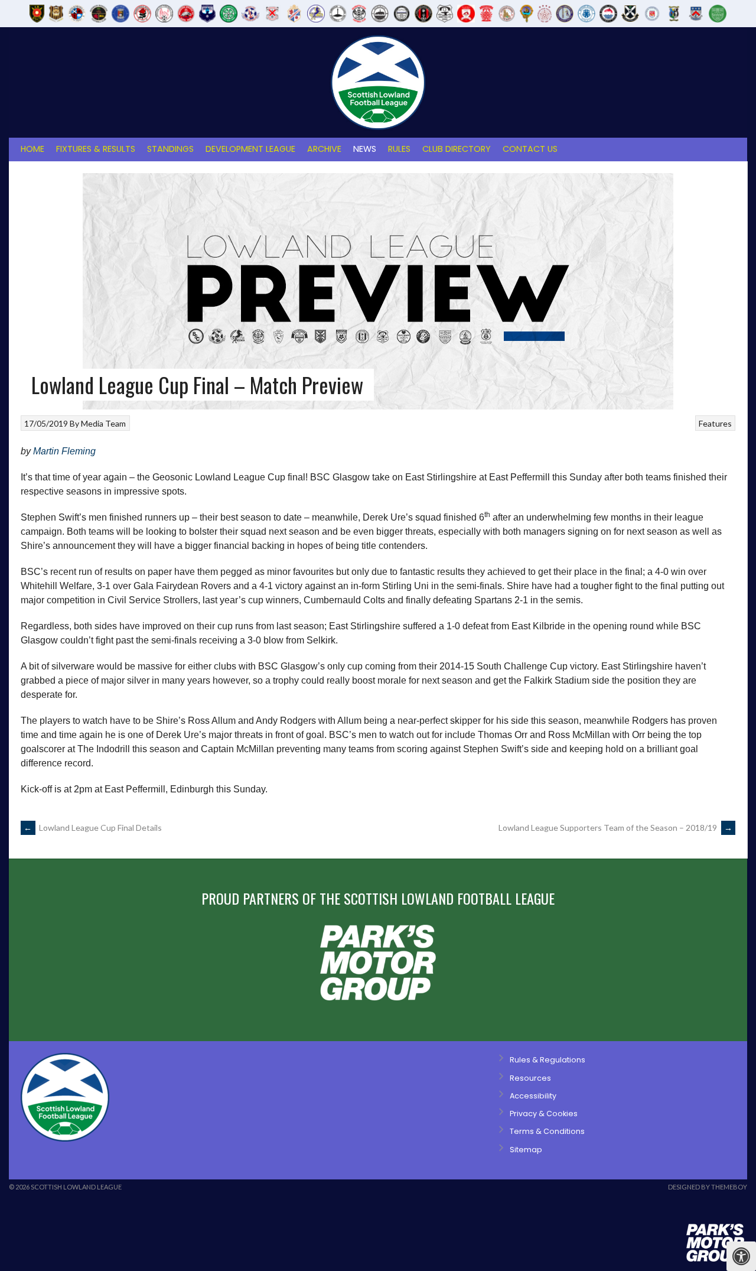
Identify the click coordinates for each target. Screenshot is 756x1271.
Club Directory (456, 149)
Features (715, 423)
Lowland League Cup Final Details (93, 828)
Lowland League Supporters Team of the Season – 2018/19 (615, 828)
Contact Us (530, 149)
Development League (250, 149)
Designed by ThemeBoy (707, 1187)
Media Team (103, 423)
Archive (324, 149)
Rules (399, 149)
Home (32, 149)
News (364, 149)
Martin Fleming (64, 451)
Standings (170, 149)
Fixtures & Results (95, 149)
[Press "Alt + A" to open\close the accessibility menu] (741, 1256)
